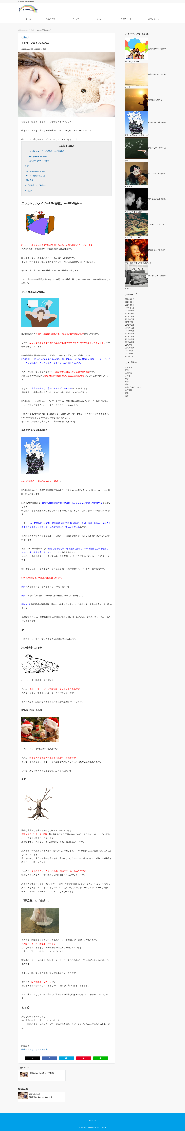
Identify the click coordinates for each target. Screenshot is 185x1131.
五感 (126, 370)
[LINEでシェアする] (100, 1058)
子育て (127, 376)
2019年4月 (129, 331)
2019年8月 (129, 319)
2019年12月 (130, 310)
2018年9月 (129, 339)
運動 (126, 396)
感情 (126, 381)
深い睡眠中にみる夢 (35, 171)
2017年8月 (129, 351)
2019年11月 (130, 313)
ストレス (128, 367)
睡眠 (25, 37)
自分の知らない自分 (133, 387)
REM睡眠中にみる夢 (36, 176)
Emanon (103, 1127)
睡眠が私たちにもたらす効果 (34, 1049)
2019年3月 (129, 333)
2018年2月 (129, 342)
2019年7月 (129, 322)
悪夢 (29, 180)
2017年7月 (129, 353)
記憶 (126, 393)
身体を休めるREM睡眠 (36, 156)
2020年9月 (129, 299)
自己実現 (128, 390)
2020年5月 (129, 305)
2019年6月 (129, 325)
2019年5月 (129, 328)
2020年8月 (129, 302)
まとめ (29, 191)
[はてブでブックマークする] (66, 1058)
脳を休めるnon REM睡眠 (37, 161)
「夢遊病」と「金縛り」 (36, 185)
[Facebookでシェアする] (49, 1058)
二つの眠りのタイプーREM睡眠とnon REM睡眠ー (45, 151)
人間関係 (128, 373)
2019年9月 (129, 316)
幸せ (126, 379)
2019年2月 (129, 336)
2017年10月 (130, 348)
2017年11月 (129, 345)
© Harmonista (84, 1127)
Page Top (92, 1120)
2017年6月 (129, 356)
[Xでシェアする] (32, 1058)
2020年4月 (129, 308)
